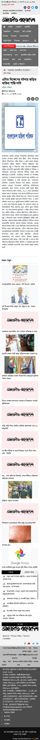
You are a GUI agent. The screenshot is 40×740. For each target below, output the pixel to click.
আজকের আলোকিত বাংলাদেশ (13, 11)
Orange (35, 739)
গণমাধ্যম (26, 655)
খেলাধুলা (16, 31)
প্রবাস (35, 651)
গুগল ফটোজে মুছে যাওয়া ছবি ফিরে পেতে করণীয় (20, 567)
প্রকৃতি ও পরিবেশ (19, 64)
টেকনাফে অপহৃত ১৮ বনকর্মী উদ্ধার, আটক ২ (21, 598)
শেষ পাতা (23, 50)
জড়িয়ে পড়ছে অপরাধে (10, 500)
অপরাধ (36, 661)
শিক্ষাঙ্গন (17, 40)
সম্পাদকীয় (6, 64)
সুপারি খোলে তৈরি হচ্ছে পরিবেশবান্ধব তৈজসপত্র (19, 353)
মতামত (30, 655)
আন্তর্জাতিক (6, 31)
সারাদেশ (18, 27)
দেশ (16, 55)
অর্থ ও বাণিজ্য (26, 31)
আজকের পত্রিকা (9, 712)
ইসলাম (5, 36)
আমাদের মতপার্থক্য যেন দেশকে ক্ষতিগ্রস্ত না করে (19, 331)
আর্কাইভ (14, 13)
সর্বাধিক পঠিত (29, 572)
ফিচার (35, 648)
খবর (19, 59)
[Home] (4, 27)
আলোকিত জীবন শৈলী (28, 55)
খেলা (13, 59)
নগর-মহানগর (7, 55)
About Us (6, 636)
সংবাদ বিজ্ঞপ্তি (24, 36)
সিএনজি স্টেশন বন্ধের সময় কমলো (18, 611)
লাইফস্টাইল (7, 40)
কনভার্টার (6, 13)
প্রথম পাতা (13, 50)
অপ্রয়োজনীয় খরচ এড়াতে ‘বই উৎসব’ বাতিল (18, 284)
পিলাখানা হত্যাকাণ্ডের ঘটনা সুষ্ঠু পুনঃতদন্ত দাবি (18, 523)
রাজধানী (5, 655)
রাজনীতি (27, 27)
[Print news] (37, 99)
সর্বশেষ (10, 572)
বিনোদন (14, 36)
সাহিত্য (25, 661)
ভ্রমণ (9, 661)
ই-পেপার (28, 11)
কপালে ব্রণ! (6, 545)
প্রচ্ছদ (5, 50)
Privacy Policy (16, 636)
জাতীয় (10, 27)
